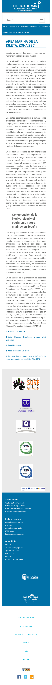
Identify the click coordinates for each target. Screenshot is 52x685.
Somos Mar (13, 27)
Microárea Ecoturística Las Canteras (34, 27)
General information (26, 618)
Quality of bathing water (14, 559)
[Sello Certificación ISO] (26, 448)
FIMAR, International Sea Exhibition (18, 509)
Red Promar (9, 553)
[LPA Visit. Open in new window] (30, 598)
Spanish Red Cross (12, 550)
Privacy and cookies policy (26, 634)
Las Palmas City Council (14, 522)
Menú (10, 20)
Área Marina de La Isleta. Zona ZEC (16, 32)
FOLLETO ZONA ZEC (17, 331)
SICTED (8, 545)
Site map (26, 643)
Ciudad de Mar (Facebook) (15, 503)
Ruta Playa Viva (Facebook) (15, 506)
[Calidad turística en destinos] (26, 405)
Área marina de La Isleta (18, 351)
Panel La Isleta (14, 345)
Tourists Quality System (14, 548)
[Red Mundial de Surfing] (26, 383)
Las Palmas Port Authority (14, 528)
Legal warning (26, 626)
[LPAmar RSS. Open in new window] (36, 677)
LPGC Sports (9, 531)
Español (26, 651)
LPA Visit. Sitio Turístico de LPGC (17, 512)
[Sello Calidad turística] (26, 426)
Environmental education (14, 534)
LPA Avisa (9, 556)
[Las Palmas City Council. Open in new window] (30, 577)
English (26, 659)
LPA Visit (8, 525)
